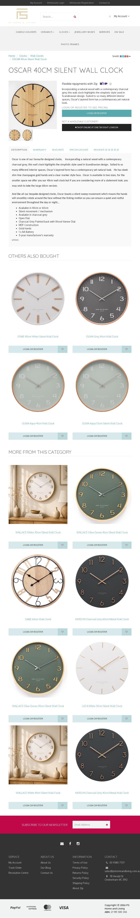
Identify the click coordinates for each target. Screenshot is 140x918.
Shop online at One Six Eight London (97, 127)
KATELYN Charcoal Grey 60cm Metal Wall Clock (102, 619)
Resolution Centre (19, 872)
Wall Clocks (37, 55)
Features (58, 149)
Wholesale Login (55, 2)
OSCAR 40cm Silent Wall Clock (29, 59)
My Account (36, 2)
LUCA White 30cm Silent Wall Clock (102, 706)
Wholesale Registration (81, 2)
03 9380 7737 (117, 862)
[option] (33, 105)
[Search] (75, 17)
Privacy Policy (80, 867)
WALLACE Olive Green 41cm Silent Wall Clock (102, 532)
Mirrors (104, 32)
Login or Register (97, 113)
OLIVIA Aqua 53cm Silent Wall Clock (102, 423)
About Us (46, 862)
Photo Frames (70, 44)
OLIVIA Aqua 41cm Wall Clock (38, 423)
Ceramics (47, 32)
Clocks (64, 32)
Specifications (78, 149)
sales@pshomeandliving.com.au (118, 871)
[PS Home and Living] (22, 15)
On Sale (119, 32)
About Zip (78, 888)
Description (19, 149)
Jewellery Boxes (85, 32)
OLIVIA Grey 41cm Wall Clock (102, 336)
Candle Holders (26, 32)
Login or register (33, 349)
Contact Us (104, 2)
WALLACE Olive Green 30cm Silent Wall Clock (38, 706)
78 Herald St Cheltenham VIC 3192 (116, 878)
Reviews (99, 149)
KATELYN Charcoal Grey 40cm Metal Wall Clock (102, 792)
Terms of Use (80, 862)
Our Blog (46, 867)
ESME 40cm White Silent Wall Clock (38, 336)
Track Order (15, 867)
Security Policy (81, 877)
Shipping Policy (81, 883)
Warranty (39, 149)
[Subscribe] (106, 824)
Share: (116, 56)
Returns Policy (80, 872)
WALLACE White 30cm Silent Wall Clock (38, 532)
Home (12, 55)
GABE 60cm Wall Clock (38, 619)
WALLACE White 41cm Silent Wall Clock (38, 792)
